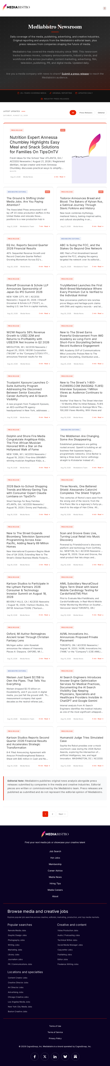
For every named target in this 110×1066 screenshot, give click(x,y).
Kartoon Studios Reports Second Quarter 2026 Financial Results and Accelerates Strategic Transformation (28, 742)
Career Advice (55, 870)
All (73, 113)
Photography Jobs (16, 940)
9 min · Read (43, 417)
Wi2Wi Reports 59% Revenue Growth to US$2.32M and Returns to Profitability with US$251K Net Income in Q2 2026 (28, 337)
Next (61, 814)
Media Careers (55, 890)
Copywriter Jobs (65, 950)
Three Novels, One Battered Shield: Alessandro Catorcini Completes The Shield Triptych (80, 490)
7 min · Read (43, 226)
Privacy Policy (55, 1038)
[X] (45, 1057)
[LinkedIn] (55, 1057)
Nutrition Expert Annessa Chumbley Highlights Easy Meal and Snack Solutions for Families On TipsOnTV (35, 144)
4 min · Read (43, 364)
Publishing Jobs (65, 954)
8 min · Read (96, 226)
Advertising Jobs (15, 992)
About (55, 896)
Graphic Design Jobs (17, 935)
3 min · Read (43, 313)
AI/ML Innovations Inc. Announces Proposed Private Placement (79, 637)
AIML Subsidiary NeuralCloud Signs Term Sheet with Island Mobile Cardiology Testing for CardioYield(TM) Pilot (79, 588)
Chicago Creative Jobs (18, 997)
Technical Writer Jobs (67, 940)
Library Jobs (13, 954)
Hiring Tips (55, 883)
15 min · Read (43, 766)
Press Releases (86, 113)
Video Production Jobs (68, 930)
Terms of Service (55, 1032)
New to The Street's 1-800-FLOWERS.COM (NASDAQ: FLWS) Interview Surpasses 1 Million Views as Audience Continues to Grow (81, 389)
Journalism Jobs (15, 959)
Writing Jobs (13, 945)
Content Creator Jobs (17, 978)
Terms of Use (55, 1026)
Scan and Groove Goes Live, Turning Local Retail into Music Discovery (80, 537)
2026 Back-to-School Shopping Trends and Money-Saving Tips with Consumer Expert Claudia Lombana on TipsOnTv (27, 491)
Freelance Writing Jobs (68, 964)
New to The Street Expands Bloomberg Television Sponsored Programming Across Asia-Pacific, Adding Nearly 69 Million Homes (28, 540)
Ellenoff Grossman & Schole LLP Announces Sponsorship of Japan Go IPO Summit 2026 (27, 289)
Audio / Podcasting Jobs (69, 935)
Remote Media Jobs (17, 930)
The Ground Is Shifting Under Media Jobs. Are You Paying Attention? (26, 202)
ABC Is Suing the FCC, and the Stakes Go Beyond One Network (81, 246)
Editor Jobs (63, 959)
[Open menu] (104, 8)
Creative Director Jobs (18, 982)
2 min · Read (58, 177)
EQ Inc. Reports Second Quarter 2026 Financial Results (27, 246)
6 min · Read (43, 266)
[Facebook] (35, 1057)
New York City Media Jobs (20, 1006)
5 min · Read (96, 266)
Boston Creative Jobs (17, 1011)
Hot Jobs (55, 857)
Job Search (55, 851)
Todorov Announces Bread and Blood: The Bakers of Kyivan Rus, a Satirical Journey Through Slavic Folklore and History (81, 203)
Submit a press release (75, 73)
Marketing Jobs (15, 950)
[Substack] (75, 1057)
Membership (55, 864)
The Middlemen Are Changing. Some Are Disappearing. (80, 437)
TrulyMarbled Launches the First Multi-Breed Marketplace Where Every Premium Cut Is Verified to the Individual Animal (81, 290)
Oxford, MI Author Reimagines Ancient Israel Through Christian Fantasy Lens (28, 637)
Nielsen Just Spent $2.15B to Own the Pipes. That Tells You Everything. (26, 681)
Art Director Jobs (15, 987)
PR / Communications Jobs (20, 964)
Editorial (101, 113)
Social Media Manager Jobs (70, 945)
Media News (55, 877)
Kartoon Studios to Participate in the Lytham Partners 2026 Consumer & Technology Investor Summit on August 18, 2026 (28, 590)
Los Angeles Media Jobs (19, 1002)
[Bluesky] (65, 1057)
